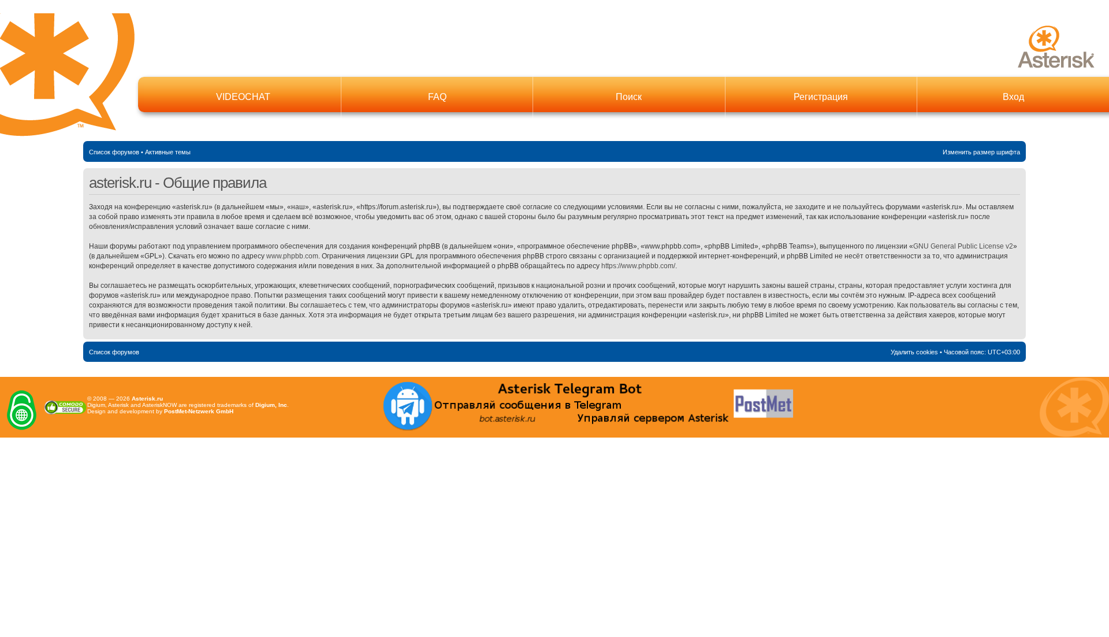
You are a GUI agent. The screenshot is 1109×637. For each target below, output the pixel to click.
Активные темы (168, 152)
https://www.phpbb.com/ (638, 266)
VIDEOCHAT (243, 97)
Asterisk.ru (147, 398)
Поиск (629, 97)
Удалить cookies (914, 352)
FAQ (437, 97)
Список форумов (114, 152)
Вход (1013, 97)
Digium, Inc (271, 405)
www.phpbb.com (292, 256)
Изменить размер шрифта (981, 152)
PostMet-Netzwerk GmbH (198, 411)
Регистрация (821, 97)
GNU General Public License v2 (963, 246)
